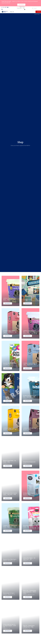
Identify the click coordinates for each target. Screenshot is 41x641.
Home (35, 14)
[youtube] (7, 7)
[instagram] (5, 7)
